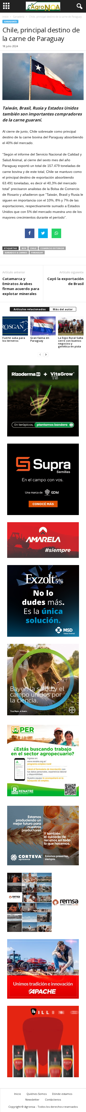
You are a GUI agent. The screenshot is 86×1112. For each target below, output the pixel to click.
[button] (78, 6)
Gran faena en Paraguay (39, 339)
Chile (33, 248)
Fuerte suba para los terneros (13, 339)
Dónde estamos (62, 1094)
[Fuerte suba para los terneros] (15, 326)
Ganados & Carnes (16, 252)
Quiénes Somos (37, 1094)
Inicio (5, 16)
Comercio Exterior (52, 248)
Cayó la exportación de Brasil (65, 281)
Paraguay (37, 252)
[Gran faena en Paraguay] (43, 326)
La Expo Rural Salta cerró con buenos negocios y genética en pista (70, 342)
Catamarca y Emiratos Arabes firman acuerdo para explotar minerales (20, 286)
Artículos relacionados (30, 309)
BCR (24, 248)
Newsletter (32, 1099)
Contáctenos (53, 1099)
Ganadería (18, 16)
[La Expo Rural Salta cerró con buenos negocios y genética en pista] (71, 326)
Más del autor (63, 309)
